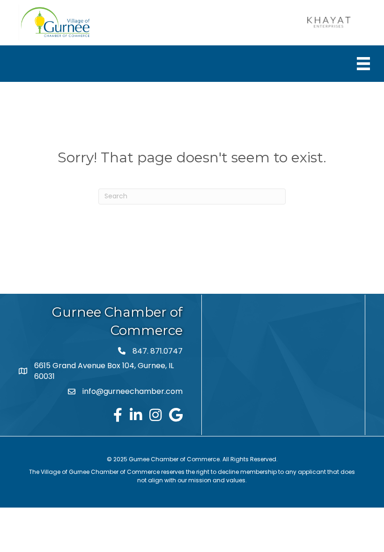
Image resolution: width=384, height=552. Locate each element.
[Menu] (363, 63)
